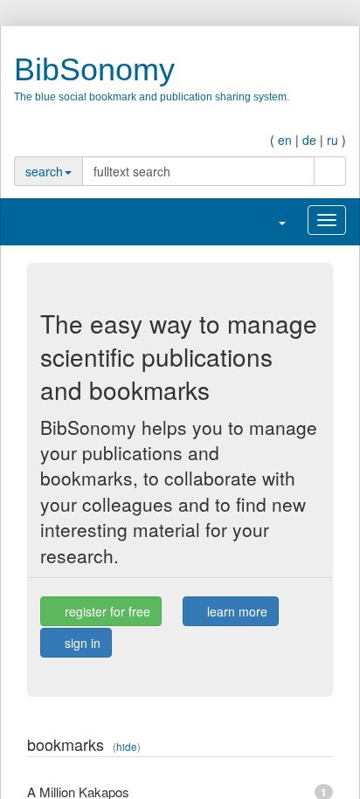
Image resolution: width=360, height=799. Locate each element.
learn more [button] (235, 611)
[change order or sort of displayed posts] (306, 746)
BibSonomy (94, 69)
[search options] (305, 171)
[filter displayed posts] (289, 746)
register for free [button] (105, 611)
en (285, 139)
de (309, 139)
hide (126, 747)
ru (332, 139)
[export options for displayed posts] (324, 746)
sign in (80, 642)
